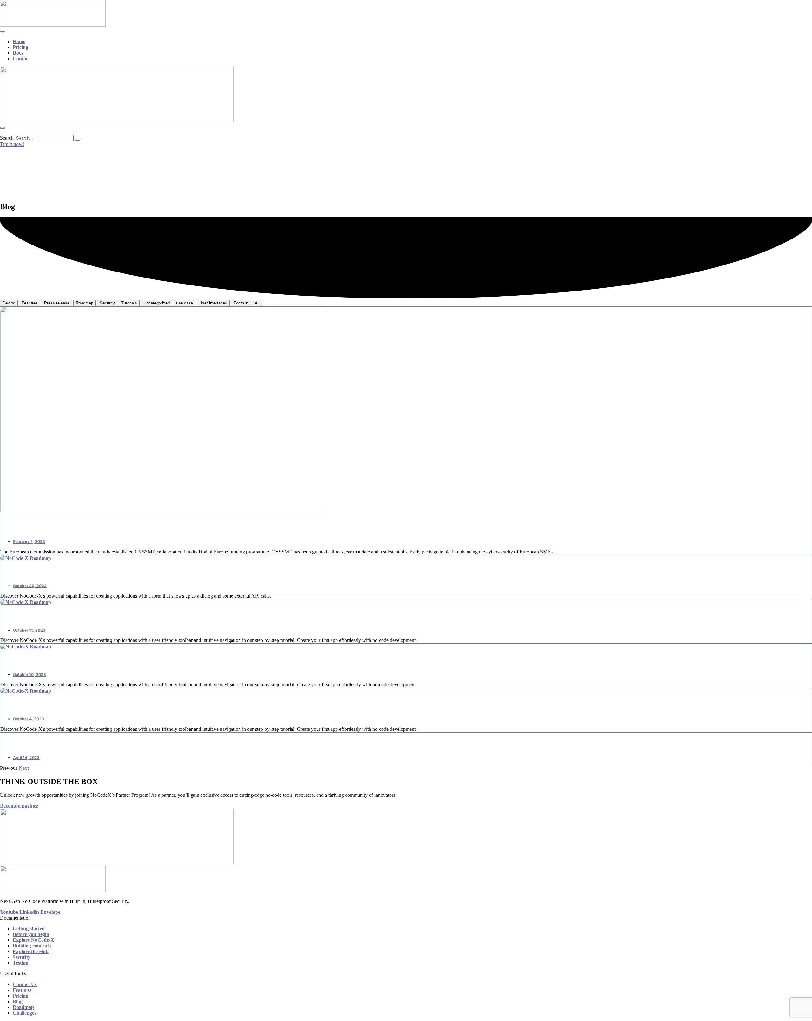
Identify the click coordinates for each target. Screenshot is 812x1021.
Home (19, 41)
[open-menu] (2, 32)
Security (107, 303)
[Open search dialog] (2, 133)
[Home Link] (117, 120)
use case (184, 303)
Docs (18, 53)
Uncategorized (156, 303)
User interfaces (213, 303)
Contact (21, 58)
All (257, 303)
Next (24, 768)
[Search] (77, 140)
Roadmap (84, 303)
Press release (56, 303)
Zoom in (240, 303)
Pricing (20, 47)
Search (7, 138)
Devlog (9, 303)
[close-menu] (2, 128)
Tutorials (129, 303)
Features (30, 303)
